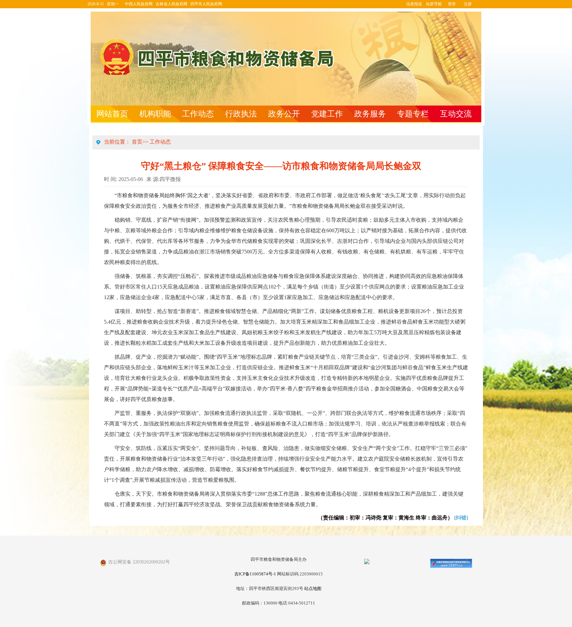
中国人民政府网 (139, 4)
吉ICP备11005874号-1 (255, 574)
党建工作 (327, 114)
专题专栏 (413, 114)
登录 (452, 4)
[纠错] (461, 518)
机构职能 (155, 114)
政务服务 (370, 114)
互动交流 (456, 114)
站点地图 (312, 588)
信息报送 (414, 4)
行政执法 (241, 114)
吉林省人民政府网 (171, 4)
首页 (137, 142)
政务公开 (284, 114)
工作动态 (198, 114)
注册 (468, 4)
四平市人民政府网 (206, 4)
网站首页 (112, 114)
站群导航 (434, 4)
